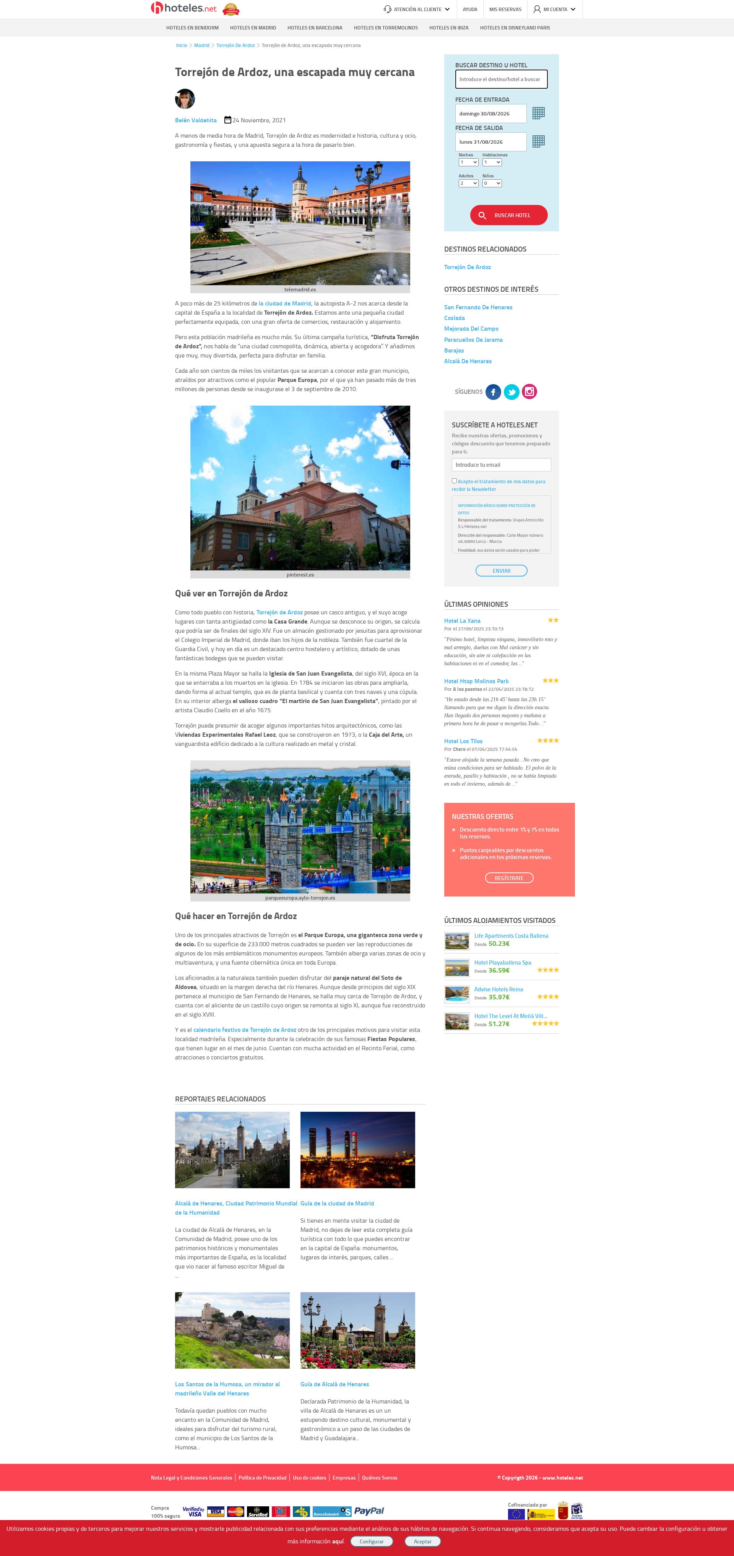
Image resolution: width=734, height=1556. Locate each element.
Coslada (454, 317)
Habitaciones (495, 154)
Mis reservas (505, 9)
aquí (338, 1541)
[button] (367, 778)
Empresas (344, 1477)
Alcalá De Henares (468, 360)
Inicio (181, 45)
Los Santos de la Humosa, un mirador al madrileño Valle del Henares (227, 1388)
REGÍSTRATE (509, 878)
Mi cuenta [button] (555, 9)
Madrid (201, 45)
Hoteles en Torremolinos (386, 27)
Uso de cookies (309, 1477)
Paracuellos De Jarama (473, 339)
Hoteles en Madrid (253, 27)
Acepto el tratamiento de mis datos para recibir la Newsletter (499, 485)
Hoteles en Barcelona (315, 27)
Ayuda (470, 9)
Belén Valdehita (196, 119)
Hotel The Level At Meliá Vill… (510, 1016)
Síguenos (469, 391)
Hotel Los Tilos (463, 740)
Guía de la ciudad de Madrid (337, 1203)
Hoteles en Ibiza (449, 27)
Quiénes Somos (380, 1477)
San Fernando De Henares (478, 306)
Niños (488, 175)
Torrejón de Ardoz (280, 611)
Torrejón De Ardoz (235, 45)
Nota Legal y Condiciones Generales (191, 1477)
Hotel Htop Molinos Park (476, 680)
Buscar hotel (513, 215)
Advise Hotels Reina (498, 989)
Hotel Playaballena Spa (502, 962)
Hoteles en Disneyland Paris (515, 27)
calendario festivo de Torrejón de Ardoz (244, 1029)
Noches (466, 154)
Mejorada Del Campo (471, 328)
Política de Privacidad (263, 1477)
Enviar (502, 571)
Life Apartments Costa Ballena (511, 935)
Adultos (466, 175)
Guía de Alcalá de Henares (334, 1383)
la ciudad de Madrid (285, 303)
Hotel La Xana (462, 620)
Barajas (454, 350)
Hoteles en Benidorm (192, 27)
